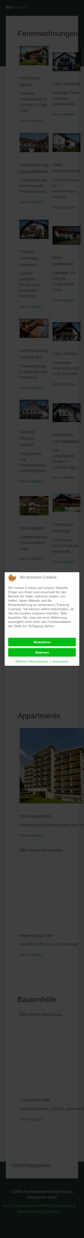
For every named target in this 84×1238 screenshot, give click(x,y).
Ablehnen (42, 652)
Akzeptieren (42, 642)
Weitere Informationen (31, 661)
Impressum (60, 661)
